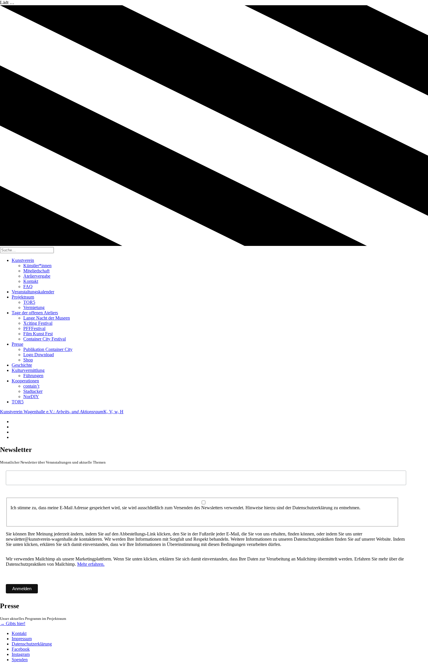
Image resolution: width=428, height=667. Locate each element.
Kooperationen (25, 380)
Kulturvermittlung (28, 370)
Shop (28, 359)
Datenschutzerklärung (32, 643)
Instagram (21, 654)
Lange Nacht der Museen (46, 317)
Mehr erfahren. (91, 564)
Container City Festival (44, 338)
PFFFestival (34, 328)
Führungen (33, 375)
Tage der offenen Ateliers (35, 312)
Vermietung (34, 307)
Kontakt (30, 281)
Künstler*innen (37, 265)
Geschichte (22, 365)
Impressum (22, 638)
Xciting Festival (37, 323)
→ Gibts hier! (12, 623)
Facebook (21, 649)
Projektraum (23, 297)
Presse (17, 344)
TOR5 (29, 302)
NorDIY (31, 396)
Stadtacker (33, 391)
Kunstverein (23, 260)
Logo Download (38, 354)
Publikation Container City (47, 349)
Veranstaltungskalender (33, 291)
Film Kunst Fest (38, 333)
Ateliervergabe (36, 276)
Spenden (20, 659)
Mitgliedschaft (36, 270)
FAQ (28, 286)
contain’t (31, 386)
